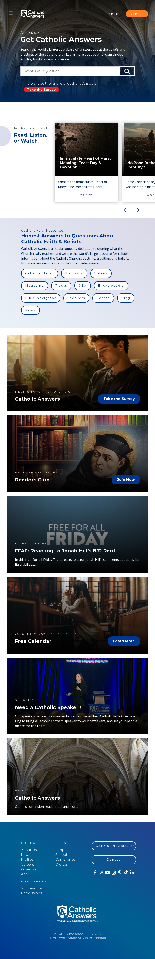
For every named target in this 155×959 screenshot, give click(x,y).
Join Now (126, 479)
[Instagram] (113, 872)
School (61, 855)
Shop (113, 14)
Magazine (34, 285)
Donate (137, 14)
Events (103, 298)
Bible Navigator (40, 298)
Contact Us (74, 937)
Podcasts (74, 273)
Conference (65, 860)
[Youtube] (107, 872)
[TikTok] (126, 872)
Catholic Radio (39, 273)
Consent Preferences (94, 937)
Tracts (61, 285)
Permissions (31, 893)
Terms (52, 937)
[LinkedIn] (132, 872)
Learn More (124, 641)
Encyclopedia (111, 285)
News (30, 310)
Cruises (61, 864)
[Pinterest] (119, 872)
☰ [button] (10, 13)
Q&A (83, 285)
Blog (125, 298)
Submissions (32, 888)
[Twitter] (101, 872)
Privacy (62, 937)
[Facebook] (95, 872)
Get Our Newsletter (115, 846)
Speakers (76, 298)
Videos (101, 273)
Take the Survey (41, 90)
